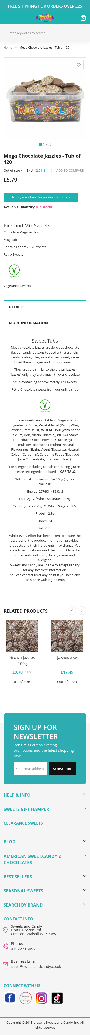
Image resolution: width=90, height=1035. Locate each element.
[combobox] (46, 33)
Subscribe (62, 768)
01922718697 (23, 948)
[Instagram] (41, 997)
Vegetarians (67, 420)
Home (8, 47)
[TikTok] (57, 997)
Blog (10, 842)
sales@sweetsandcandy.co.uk (36, 966)
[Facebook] (10, 997)
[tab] (45, 307)
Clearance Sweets (23, 823)
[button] (40, 144)
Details (16, 306)
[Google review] (26, 997)
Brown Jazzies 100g (22, 660)
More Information (28, 322)
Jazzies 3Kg (67, 657)
